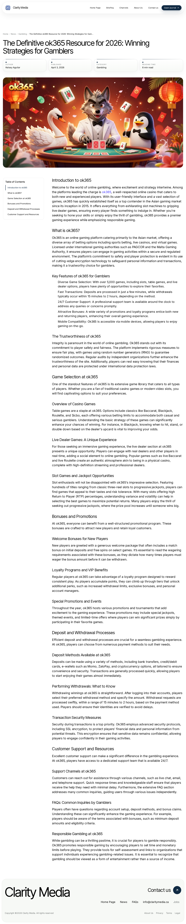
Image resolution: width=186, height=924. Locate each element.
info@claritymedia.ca (156, 901)
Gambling (22, 34)
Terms (169, 913)
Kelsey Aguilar (13, 67)
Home (5, 34)
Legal (177, 913)
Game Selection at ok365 (19, 198)
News (13, 34)
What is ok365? (15, 193)
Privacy (159, 913)
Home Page (108, 901)
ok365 (106, 192)
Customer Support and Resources (23, 214)
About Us (148, 913)
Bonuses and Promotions (19, 203)
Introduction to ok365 (17, 187)
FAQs (135, 901)
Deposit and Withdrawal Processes (24, 209)
